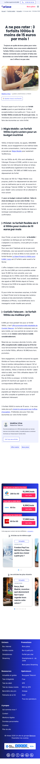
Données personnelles (10, 721)
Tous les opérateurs (29, 699)
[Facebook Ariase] (17, 755)
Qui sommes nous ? (9, 710)
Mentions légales (8, 717)
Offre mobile (15, 447)
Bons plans (25, 447)
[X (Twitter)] (13, 755)
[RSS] (31, 755)
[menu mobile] (38, 7)
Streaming (6, 658)
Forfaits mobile (7, 650)
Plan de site (6, 729)
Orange (24, 691)
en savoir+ (30, 531)
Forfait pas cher (27, 654)
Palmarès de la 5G (9, 695)
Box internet (6, 646)
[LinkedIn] (27, 755)
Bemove (32, 736)
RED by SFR (26, 687)
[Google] (8, 755)
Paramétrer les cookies (20, 738)
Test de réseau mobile (10, 687)
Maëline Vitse (6, 94)
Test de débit (7, 683)
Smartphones (7, 654)
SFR (23, 683)
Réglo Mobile (17, 151)
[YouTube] (22, 755)
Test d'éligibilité (8, 679)
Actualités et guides (9, 675)
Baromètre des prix (9, 691)
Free (23, 679)
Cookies (5, 725)
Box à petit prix (27, 650)
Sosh (24, 695)
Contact (5, 713)
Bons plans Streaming (30, 665)
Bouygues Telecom (29, 675)
